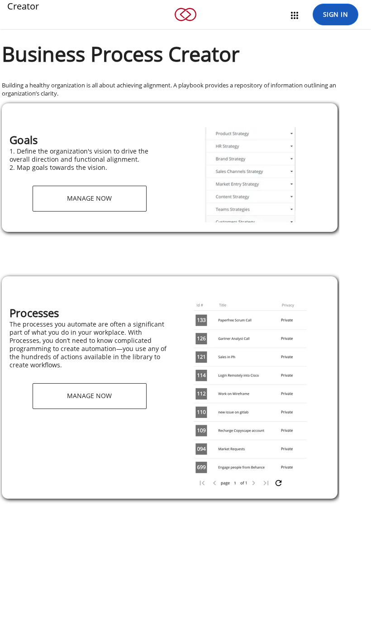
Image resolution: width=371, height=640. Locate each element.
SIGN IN (335, 14)
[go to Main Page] (185, 27)
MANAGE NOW (89, 198)
